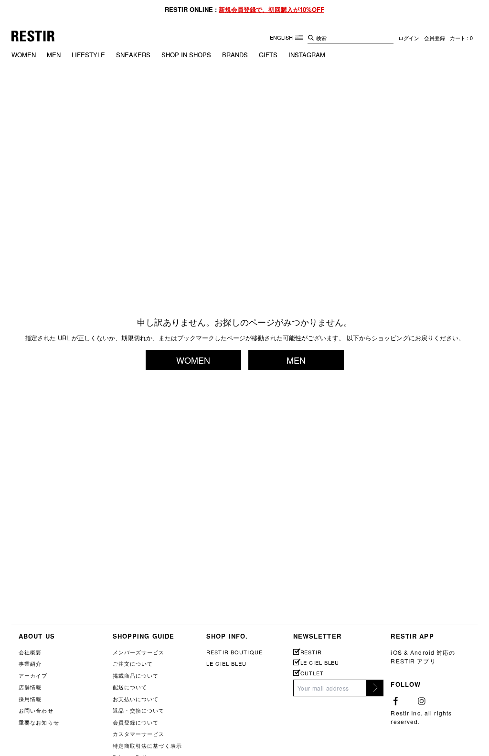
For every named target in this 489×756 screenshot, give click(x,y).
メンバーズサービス (139, 652)
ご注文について (133, 663)
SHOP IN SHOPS (186, 54)
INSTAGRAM (306, 54)
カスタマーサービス (139, 733)
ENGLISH (282, 37)
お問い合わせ (36, 710)
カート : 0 (461, 38)
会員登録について (136, 722)
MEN (54, 54)
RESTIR (311, 652)
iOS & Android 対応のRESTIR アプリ (423, 656)
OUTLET (312, 673)
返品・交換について (139, 710)
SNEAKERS (133, 54)
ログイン (408, 38)
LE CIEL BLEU (226, 663)
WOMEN (23, 54)
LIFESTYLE (88, 54)
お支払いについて (136, 699)
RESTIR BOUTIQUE (234, 652)
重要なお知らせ (39, 722)
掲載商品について (136, 675)
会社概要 (30, 652)
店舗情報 (30, 687)
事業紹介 (30, 663)
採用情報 (30, 699)
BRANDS (235, 54)
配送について (130, 687)
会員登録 (434, 38)
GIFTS (268, 54)
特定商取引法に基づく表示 (147, 745)
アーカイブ (33, 675)
